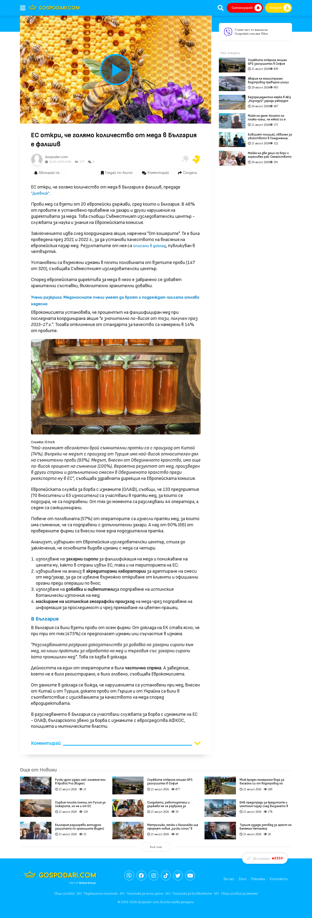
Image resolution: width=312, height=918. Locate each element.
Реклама (258, 879)
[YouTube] (190, 875)
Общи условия (64, 894)
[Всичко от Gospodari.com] (37, 159)
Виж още (156, 847)
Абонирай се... (50, 172)
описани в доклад (149, 245)
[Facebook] (141, 875)
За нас (228, 879)
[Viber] (129, 875)
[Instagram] (153, 875)
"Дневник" (40, 193)
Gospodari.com (56, 157)
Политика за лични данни (145, 894)
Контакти (279, 879)
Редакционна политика (100, 894)
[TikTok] (166, 875)
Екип (242, 879)
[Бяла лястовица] (184, 159)
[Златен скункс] (196, 159)
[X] (178, 875)
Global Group (87, 883)
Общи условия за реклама (239, 894)
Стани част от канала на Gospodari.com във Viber (251, 31)
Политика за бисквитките (192, 894)
